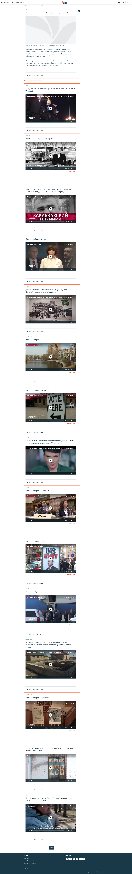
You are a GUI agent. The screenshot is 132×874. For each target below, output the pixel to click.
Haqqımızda (26, 858)
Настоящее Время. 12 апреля (35, 597)
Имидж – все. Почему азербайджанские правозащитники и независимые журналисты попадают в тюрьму (57, 197)
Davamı (51, 847)
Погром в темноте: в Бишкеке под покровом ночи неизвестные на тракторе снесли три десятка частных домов (59, 652)
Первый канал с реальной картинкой (37, 144)
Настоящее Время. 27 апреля (35, 345)
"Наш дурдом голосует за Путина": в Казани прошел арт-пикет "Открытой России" (50, 806)
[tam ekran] (74, 121)
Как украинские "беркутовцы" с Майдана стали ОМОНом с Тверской (46, 96)
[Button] (29, 75)
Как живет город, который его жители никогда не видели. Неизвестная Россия (49, 756)
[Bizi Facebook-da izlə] (128, 2)
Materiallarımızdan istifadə (30, 863)
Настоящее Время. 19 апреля (35, 496)
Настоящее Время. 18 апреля (35, 546)
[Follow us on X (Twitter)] (74, 859)
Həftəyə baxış (27, 868)
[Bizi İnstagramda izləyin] (123, 2)
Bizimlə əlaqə (27, 866)
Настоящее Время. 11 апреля (35, 703)
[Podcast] (83, 859)
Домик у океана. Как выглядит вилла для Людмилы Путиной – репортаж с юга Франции (52, 297)
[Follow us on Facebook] (67, 859)
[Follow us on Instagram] (70, 859)
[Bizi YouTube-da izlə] (119, 2)
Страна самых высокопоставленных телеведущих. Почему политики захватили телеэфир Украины (55, 448)
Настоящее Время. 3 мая (34, 244)
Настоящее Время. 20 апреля (35, 395)
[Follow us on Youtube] (77, 859)
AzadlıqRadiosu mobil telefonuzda (31, 861)
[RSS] (80, 859)
